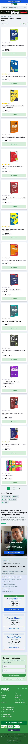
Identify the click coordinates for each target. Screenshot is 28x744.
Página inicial (3, 16)
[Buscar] (25, 7)
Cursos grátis (18, 695)
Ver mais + (3, 523)
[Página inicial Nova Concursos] (5, 689)
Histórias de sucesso (20, 702)
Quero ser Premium (15, 552)
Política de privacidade (18, 679)
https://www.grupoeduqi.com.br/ (14, 740)
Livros (2, 700)
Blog (16, 693)
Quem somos (4, 693)
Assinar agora (15, 609)
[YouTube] (26, 688)
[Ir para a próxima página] (19, 488)
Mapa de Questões (19, 700)
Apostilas (9, 16)
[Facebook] (20, 688)
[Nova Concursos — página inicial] (14, 4)
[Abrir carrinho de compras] (26, 4)
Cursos (3, 697)
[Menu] (2, 4)
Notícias (17, 697)
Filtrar (24, 24)
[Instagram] (23, 688)
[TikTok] (18, 688)
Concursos (3, 702)
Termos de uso (9, 742)
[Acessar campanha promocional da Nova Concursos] (14, 12)
